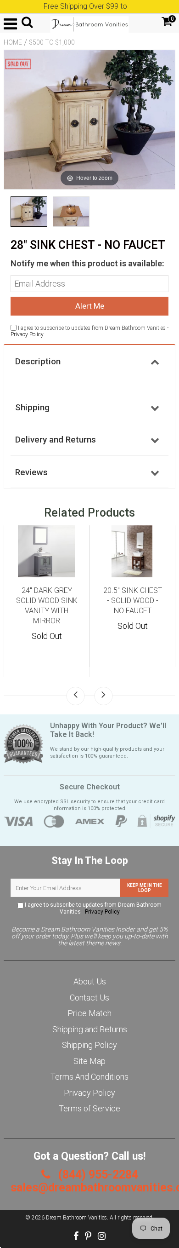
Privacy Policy (27, 334)
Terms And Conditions (89, 1076)
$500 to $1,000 (52, 42)
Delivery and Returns (55, 439)
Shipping (32, 407)
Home (13, 42)
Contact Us (89, 997)
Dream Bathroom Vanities (76, 1217)
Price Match (89, 1013)
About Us (89, 981)
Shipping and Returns (89, 1029)
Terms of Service (89, 1108)
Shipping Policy (89, 1045)
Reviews (31, 472)
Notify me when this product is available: (87, 263)
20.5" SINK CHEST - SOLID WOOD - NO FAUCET (132, 600)
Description (38, 361)
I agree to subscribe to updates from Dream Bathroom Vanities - (92, 908)
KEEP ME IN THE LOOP (144, 888)
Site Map (89, 1061)
